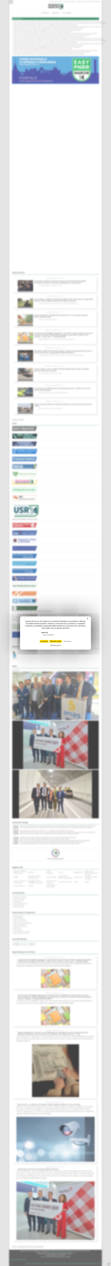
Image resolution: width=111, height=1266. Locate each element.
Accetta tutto (44, 641)
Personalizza (67, 641)
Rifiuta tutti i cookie (55, 641)
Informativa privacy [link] (55, 645)
